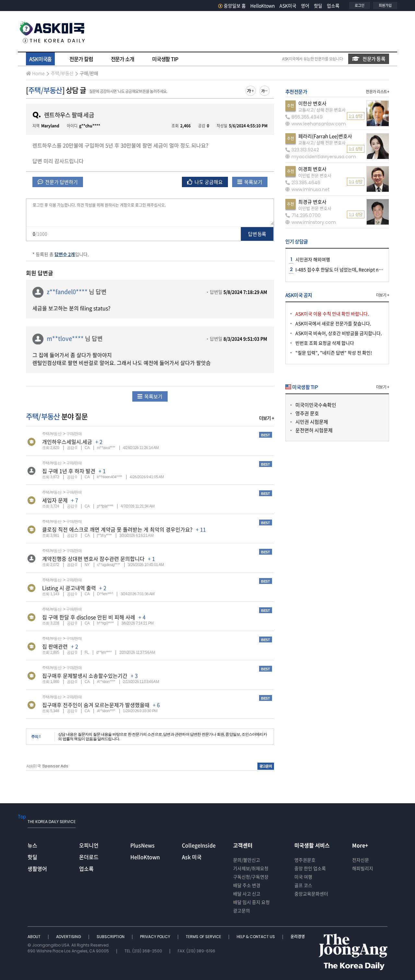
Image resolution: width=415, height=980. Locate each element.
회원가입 (385, 5)
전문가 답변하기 (61, 182)
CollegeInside (199, 845)
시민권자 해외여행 (312, 259)
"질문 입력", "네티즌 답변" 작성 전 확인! (333, 352)
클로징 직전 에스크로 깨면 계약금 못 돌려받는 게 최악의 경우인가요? (117, 529)
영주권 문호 (307, 413)
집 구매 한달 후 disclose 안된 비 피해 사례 (88, 617)
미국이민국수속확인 (315, 404)
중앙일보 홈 (235, 5)
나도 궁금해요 (208, 182)
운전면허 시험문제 (314, 430)
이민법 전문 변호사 (314, 175)
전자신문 (360, 860)
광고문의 (241, 910)
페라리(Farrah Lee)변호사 (325, 136)
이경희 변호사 (312, 169)
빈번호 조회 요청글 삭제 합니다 (324, 343)
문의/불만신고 (246, 860)
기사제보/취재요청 (250, 868)
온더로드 (89, 857)
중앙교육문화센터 (311, 893)
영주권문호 (304, 860)
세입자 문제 (55, 500)
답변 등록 (257, 234)
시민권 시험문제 (311, 421)
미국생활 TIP (165, 59)
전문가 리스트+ (377, 92)
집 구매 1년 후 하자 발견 (68, 471)
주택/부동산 (62, 73)
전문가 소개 (122, 59)
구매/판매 (89, 73)
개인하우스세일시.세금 (67, 441)
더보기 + (266, 418)
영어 (305, 5)
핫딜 (318, 5)
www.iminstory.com (313, 222)
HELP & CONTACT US (256, 936)
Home (38, 73)
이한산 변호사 (312, 103)
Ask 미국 (192, 857)
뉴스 (32, 845)
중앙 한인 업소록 (310, 868)
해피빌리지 (362, 868)
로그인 (359, 5)
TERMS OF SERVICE (204, 936)
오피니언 (89, 845)
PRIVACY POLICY (155, 936)
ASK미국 (287, 5)
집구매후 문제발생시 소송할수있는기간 (84, 675)
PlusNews (142, 845)
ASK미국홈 (40, 59)
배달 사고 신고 (246, 893)
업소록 (333, 5)
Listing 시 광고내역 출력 (69, 588)
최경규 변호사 (312, 201)
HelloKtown (262, 5)
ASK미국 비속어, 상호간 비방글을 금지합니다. (338, 333)
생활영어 (37, 868)
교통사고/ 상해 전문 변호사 (322, 110)
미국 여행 (303, 876)
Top (22, 816)
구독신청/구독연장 (250, 876)
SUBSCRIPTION (111, 936)
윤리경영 (297, 936)
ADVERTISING (69, 936)
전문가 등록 (373, 58)
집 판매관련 (55, 646)
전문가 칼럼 (81, 59)
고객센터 (243, 845)
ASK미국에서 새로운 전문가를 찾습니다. (333, 323)
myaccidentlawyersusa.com (323, 156)
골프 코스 (303, 885)
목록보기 (252, 182)
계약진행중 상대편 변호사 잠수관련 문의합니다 (93, 558)
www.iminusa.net (310, 189)
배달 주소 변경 (246, 885)
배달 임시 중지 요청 (251, 902)
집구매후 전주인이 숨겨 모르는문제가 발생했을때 (95, 705)
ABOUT (35, 936)
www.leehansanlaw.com (318, 124)
